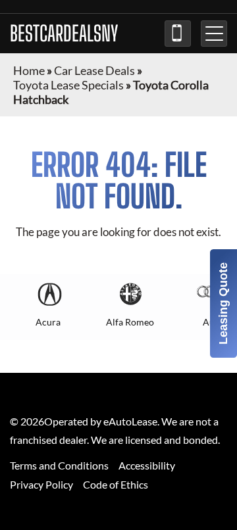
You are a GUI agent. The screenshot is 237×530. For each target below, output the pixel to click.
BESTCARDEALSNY (64, 33)
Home (29, 70)
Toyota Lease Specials (68, 85)
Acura (48, 321)
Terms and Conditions (59, 465)
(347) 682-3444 (178, 33)
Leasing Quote (223, 303)
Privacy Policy (41, 484)
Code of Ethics (115, 484)
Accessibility (146, 465)
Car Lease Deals (94, 70)
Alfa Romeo (130, 321)
